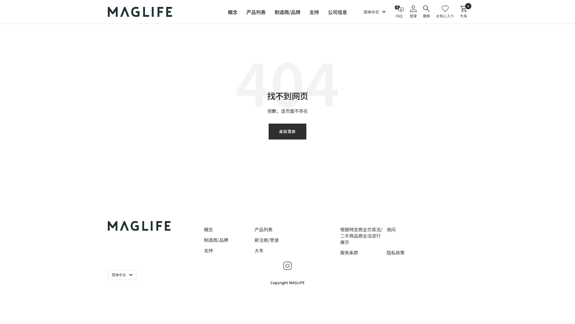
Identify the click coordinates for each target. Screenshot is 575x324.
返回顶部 (287, 131)
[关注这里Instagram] (287, 266)
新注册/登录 (267, 240)
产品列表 (264, 229)
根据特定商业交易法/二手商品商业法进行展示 (361, 235)
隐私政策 (396, 252)
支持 (208, 250)
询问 (391, 229)
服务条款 (349, 252)
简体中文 (371, 12)
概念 (208, 229)
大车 (259, 250)
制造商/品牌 (216, 240)
